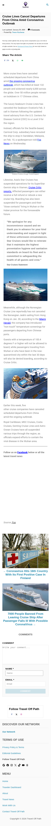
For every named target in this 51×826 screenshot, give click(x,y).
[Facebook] (7, 766)
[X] (15, 766)
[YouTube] (23, 766)
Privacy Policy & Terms (13, 747)
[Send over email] (22, 60)
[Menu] (3, 5)
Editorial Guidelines (11, 753)
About (5, 793)
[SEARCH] (47, 5)
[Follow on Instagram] (21, 714)
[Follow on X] (16, 714)
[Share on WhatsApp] (17, 60)
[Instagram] (11, 766)
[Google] (3, 766)
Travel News (8, 799)
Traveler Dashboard (11, 787)
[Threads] (27, 766)
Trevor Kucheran (18, 32)
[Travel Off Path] (25, 5)
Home (5, 781)
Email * (9, 680)
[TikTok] (19, 766)
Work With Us (8, 805)
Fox (14, 522)
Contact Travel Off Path (13, 811)
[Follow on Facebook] (11, 714)
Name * (9, 669)
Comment (8, 643)
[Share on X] (12, 60)
